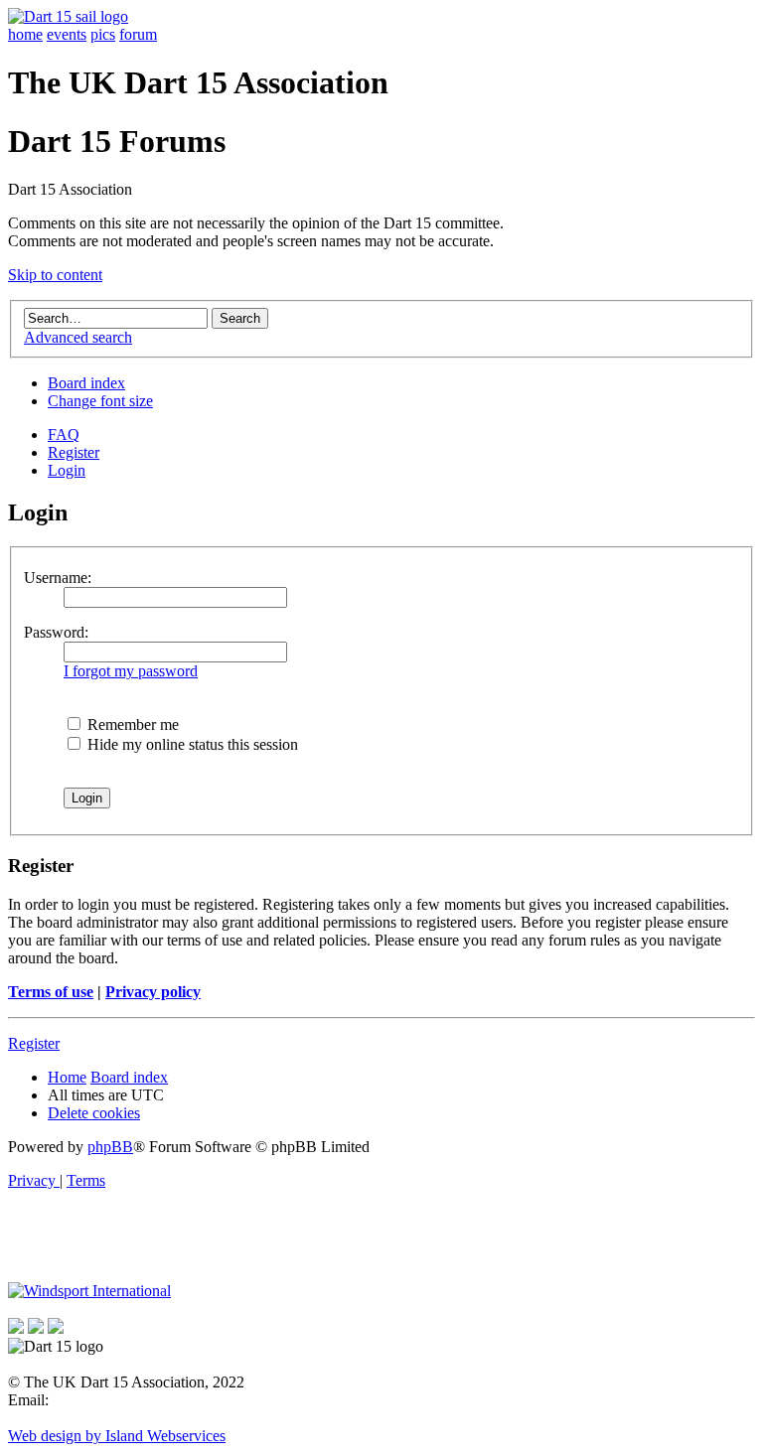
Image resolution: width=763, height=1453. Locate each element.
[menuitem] (94, 1112)
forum (138, 34)
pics (102, 34)
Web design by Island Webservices (117, 1435)
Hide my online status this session (190, 744)
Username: (57, 577)
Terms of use (50, 991)
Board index (86, 382)
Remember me (131, 724)
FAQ (63, 434)
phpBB (110, 1146)
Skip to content (55, 274)
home (25, 34)
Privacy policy (153, 991)
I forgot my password (131, 670)
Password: (56, 632)
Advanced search (78, 337)
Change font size (100, 400)
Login (66, 470)
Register (73, 452)
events (66, 34)
